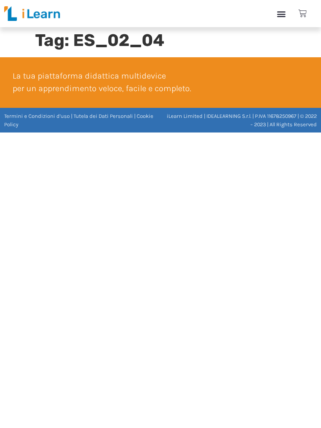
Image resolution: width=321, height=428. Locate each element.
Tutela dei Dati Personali (103, 116)
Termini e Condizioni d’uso (37, 116)
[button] (281, 13)
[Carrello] (302, 13)
